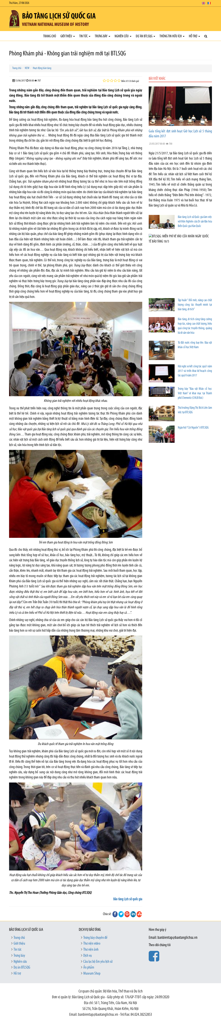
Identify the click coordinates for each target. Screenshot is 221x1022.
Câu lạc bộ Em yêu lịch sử (97, 962)
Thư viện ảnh (90, 950)
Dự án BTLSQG (144, 36)
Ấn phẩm (88, 968)
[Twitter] (121, 914)
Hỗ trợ (193, 36)
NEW (27, 68)
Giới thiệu (66, 36)
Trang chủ (49, 36)
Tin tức (83, 36)
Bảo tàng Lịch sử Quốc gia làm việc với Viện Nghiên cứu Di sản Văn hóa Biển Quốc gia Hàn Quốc (195, 222)
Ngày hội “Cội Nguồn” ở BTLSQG (193, 427)
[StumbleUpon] (139, 914)
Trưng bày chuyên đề (95, 938)
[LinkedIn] (133, 914)
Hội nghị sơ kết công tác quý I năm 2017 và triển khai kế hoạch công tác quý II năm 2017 (195, 371)
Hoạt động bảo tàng (42, 68)
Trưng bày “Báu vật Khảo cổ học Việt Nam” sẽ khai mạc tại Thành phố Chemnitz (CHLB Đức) (195, 393)
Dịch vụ (87, 956)
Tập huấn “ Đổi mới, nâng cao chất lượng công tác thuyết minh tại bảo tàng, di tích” (195, 305)
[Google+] (127, 914)
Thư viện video (91, 944)
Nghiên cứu (122, 36)
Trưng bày (101, 36)
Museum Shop (91, 974)
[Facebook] (115, 914)
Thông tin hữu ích (170, 36)
